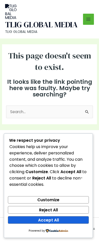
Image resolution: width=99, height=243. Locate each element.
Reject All (48, 210)
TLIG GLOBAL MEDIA (41, 24)
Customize (48, 199)
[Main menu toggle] (88, 19)
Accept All (48, 220)
